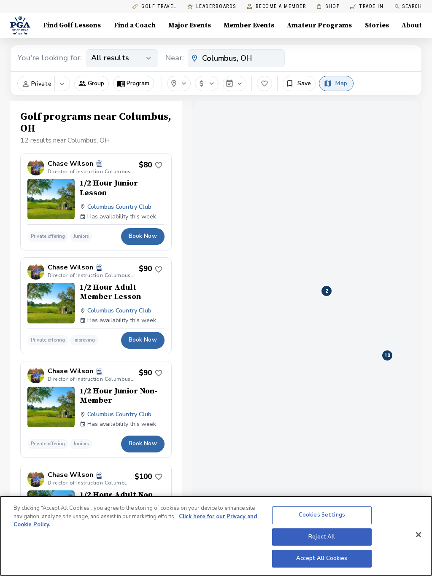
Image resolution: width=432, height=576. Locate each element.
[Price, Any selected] (207, 83)
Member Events (249, 25)
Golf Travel (159, 6)
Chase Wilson (70, 164)
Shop (328, 6)
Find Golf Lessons (72, 25)
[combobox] (236, 58)
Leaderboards (216, 6)
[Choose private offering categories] (62, 84)
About (412, 25)
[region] (216, 536)
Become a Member (281, 6)
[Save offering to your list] (159, 165)
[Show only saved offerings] (264, 83)
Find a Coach (135, 25)
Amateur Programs (319, 25)
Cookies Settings (322, 515)
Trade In (366, 6)
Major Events (189, 25)
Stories (377, 25)
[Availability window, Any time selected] (234, 83)
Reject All (321, 537)
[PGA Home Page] (20, 25)
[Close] (418, 534)
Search (412, 6)
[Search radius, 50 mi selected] (179, 83)
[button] (91, 83)
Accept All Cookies (321, 558)
